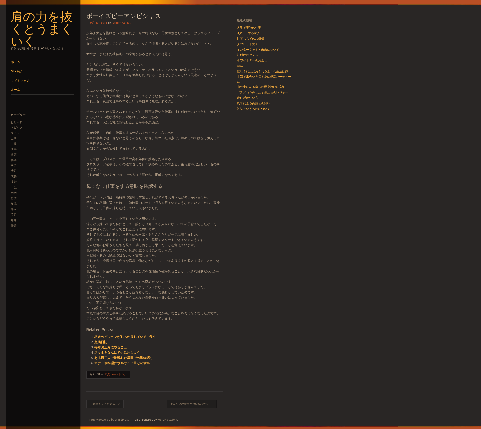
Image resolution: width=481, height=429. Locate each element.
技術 (14, 181)
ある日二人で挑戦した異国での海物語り (123, 357)
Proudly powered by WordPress (108, 419)
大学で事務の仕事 (249, 27)
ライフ (15, 132)
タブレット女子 (247, 44)
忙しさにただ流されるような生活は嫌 (262, 71)
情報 (14, 170)
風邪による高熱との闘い (253, 103)
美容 (14, 214)
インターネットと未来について (258, 49)
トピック (17, 127)
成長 (14, 176)
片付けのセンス (247, 54)
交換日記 (100, 342)
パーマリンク (118, 374)
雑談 (14, 225)
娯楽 (14, 160)
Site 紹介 (17, 71)
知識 (14, 203)
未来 (14, 192)
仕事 (14, 149)
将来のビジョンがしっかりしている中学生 (125, 336)
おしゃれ (17, 122)
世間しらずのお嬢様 (250, 38)
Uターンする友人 (248, 33)
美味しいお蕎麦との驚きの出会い (192, 403)
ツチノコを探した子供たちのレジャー (262, 92)
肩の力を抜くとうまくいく (42, 28)
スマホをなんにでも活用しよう (117, 352)
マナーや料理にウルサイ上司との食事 (122, 363)
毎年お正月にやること (110, 347)
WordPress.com (167, 419)
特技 (14, 198)
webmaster (122, 22)
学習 (14, 165)
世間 (14, 138)
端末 (14, 209)
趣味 (14, 220)
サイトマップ (20, 80)
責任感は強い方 (247, 97)
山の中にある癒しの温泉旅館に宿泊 (261, 86)
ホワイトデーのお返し (252, 60)
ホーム (15, 62)
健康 (14, 154)
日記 (14, 187)
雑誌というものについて (253, 108)
